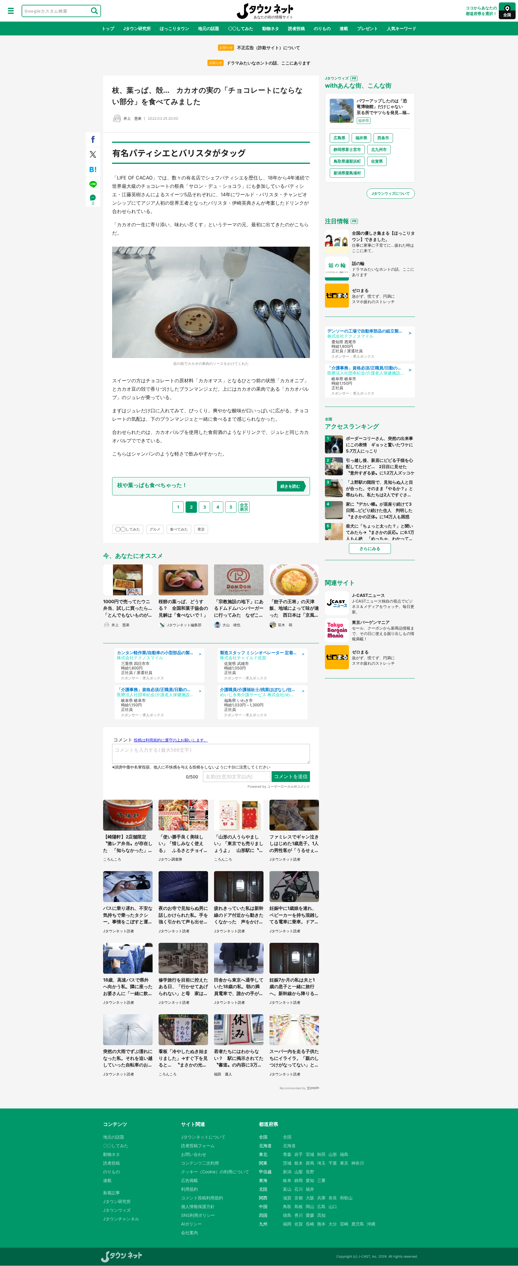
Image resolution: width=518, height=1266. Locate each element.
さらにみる (369, 548)
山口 (333, 1206)
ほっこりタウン (174, 28)
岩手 (298, 1154)
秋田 (321, 1154)
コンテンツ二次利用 (200, 1162)
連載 (344, 28)
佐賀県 (377, 161)
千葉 (333, 1162)
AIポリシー (191, 1223)
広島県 (339, 137)
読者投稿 (296, 28)
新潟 (287, 1171)
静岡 (298, 1180)
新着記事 (111, 1192)
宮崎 (344, 1223)
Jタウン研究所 (137, 28)
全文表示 (244, 507)
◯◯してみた (127, 529)
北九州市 (379, 149)
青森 (287, 1154)
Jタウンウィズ (117, 1210)
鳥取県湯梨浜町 (347, 161)
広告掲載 (189, 1180)
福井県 (361, 137)
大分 (333, 1223)
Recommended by (293, 1088)
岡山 (310, 1206)
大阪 (310, 1197)
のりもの (322, 28)
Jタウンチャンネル (121, 1218)
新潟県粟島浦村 (347, 172)
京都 (298, 1197)
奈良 (333, 1197)
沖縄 (371, 1223)
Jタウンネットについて (203, 1136)
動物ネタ (270, 28)
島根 (298, 1206)
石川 (298, 1189)
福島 (344, 1154)
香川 (298, 1215)
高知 (321, 1215)
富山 (287, 1189)
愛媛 (310, 1215)
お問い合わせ (193, 1154)
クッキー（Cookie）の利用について (215, 1171)
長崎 (310, 1223)
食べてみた (179, 529)
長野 (310, 1171)
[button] (10, 10)
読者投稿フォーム (198, 1145)
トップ (108, 28)
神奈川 (357, 1162)
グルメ (155, 529)
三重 (321, 1180)
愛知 (310, 1180)
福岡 (287, 1223)
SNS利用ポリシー (198, 1215)
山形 (333, 1154)
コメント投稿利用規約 (202, 1197)
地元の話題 (208, 28)
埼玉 (321, 1162)
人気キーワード (401, 28)
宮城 (310, 1154)
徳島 (287, 1215)
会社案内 (189, 1232)
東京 (201, 529)
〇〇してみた (240, 28)
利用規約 (189, 1189)
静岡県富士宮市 (347, 149)
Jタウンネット (265, 11)
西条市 (383, 137)
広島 (321, 1206)
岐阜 (287, 1180)
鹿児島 (357, 1223)
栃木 (298, 1162)
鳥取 (287, 1206)
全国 (287, 1136)
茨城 (287, 1162)
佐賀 (298, 1223)
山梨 (298, 1171)
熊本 (321, 1223)
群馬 (310, 1162)
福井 (310, 1189)
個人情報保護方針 (198, 1206)
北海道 (289, 1145)
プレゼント (367, 28)
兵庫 (321, 1197)
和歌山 (346, 1197)
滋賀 (287, 1197)
